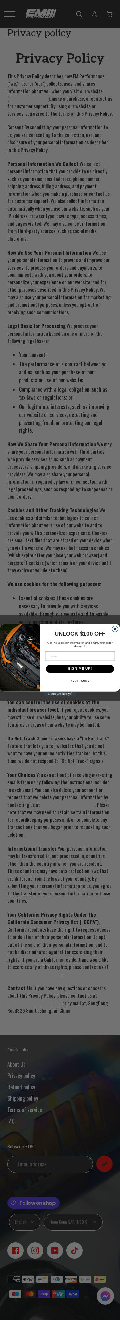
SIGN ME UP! (80, 668)
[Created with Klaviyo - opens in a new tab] (60, 693)
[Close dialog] (115, 629)
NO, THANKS (80, 680)
